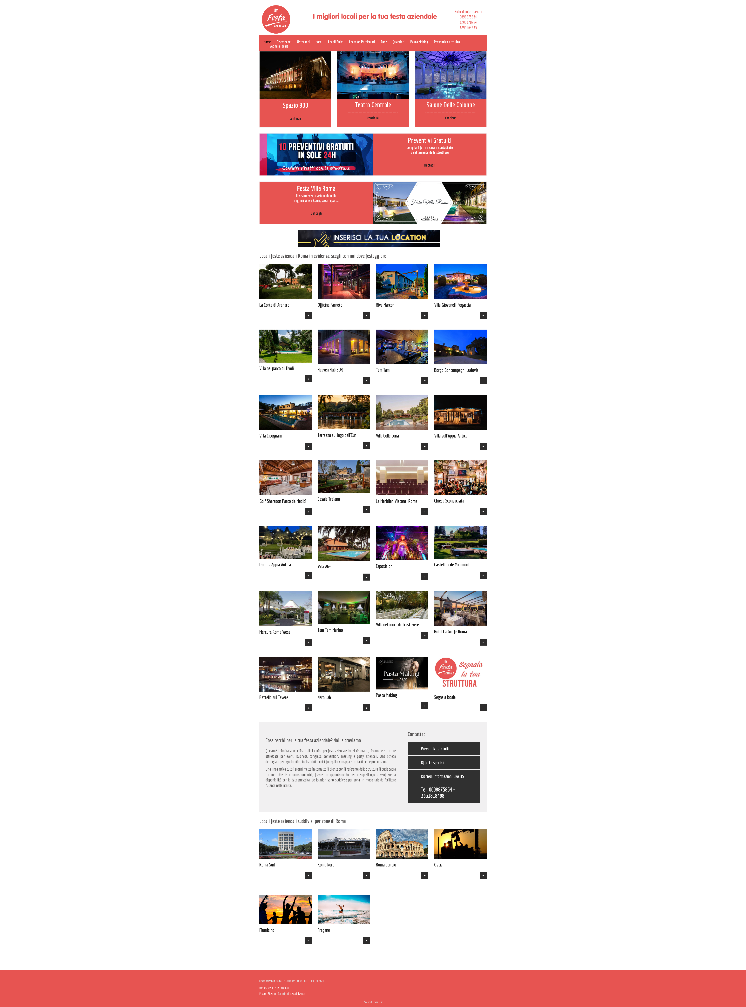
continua (295, 118)
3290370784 (468, 22)
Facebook (292, 993)
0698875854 (468, 16)
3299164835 (468, 27)
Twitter (301, 993)
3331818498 (432, 795)
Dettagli (429, 165)
